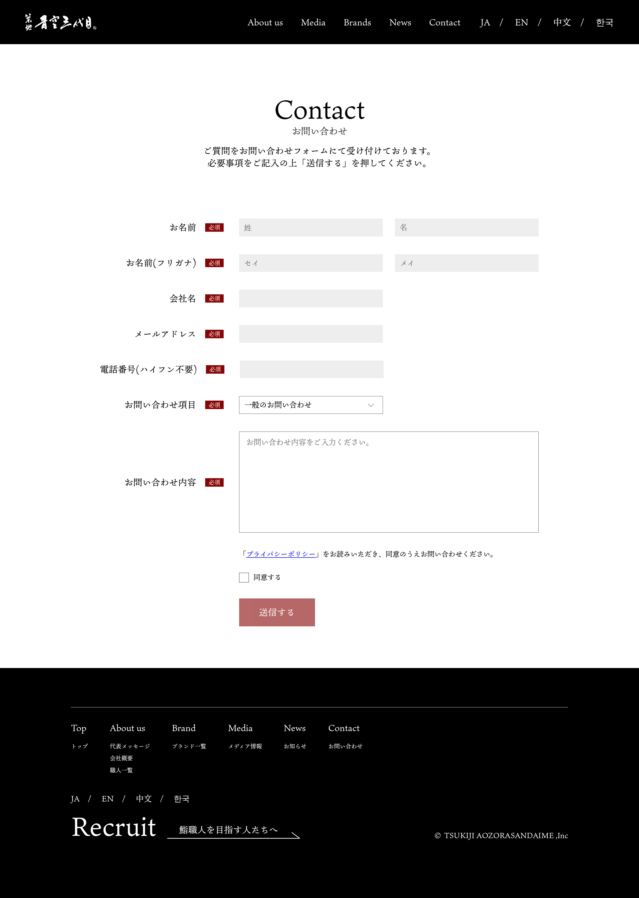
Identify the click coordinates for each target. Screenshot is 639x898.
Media (313, 21)
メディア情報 (245, 746)
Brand (184, 727)
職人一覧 (121, 770)
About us (265, 21)
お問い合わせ (345, 746)
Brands (357, 21)
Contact (445, 21)
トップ (79, 746)
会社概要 (121, 758)
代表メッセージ (130, 746)
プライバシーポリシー (281, 554)
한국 (605, 22)
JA (485, 22)
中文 (562, 22)
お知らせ (295, 746)
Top (78, 727)
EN (521, 22)
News (400, 21)
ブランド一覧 (189, 746)
